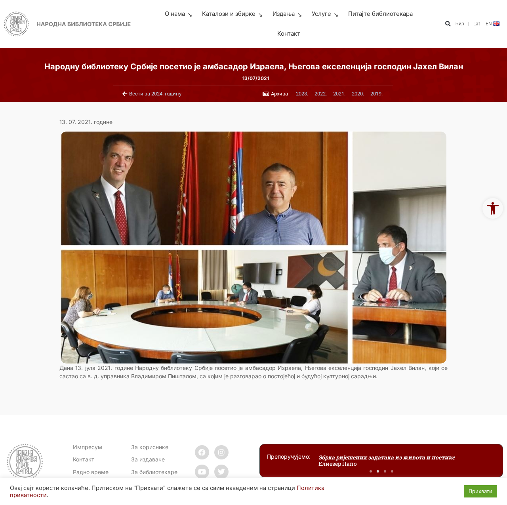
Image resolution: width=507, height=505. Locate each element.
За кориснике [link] (149, 447)
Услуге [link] (321, 13)
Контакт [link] (288, 33)
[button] (448, 24)
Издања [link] (284, 13)
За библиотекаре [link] (154, 472)
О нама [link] (175, 13)
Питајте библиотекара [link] (380, 13)
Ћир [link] (459, 24)
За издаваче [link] (148, 459)
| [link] (468, 24)
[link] (492, 208)
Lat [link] (476, 24)
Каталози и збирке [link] (228, 13)
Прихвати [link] (480, 491)
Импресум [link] (87, 447)
